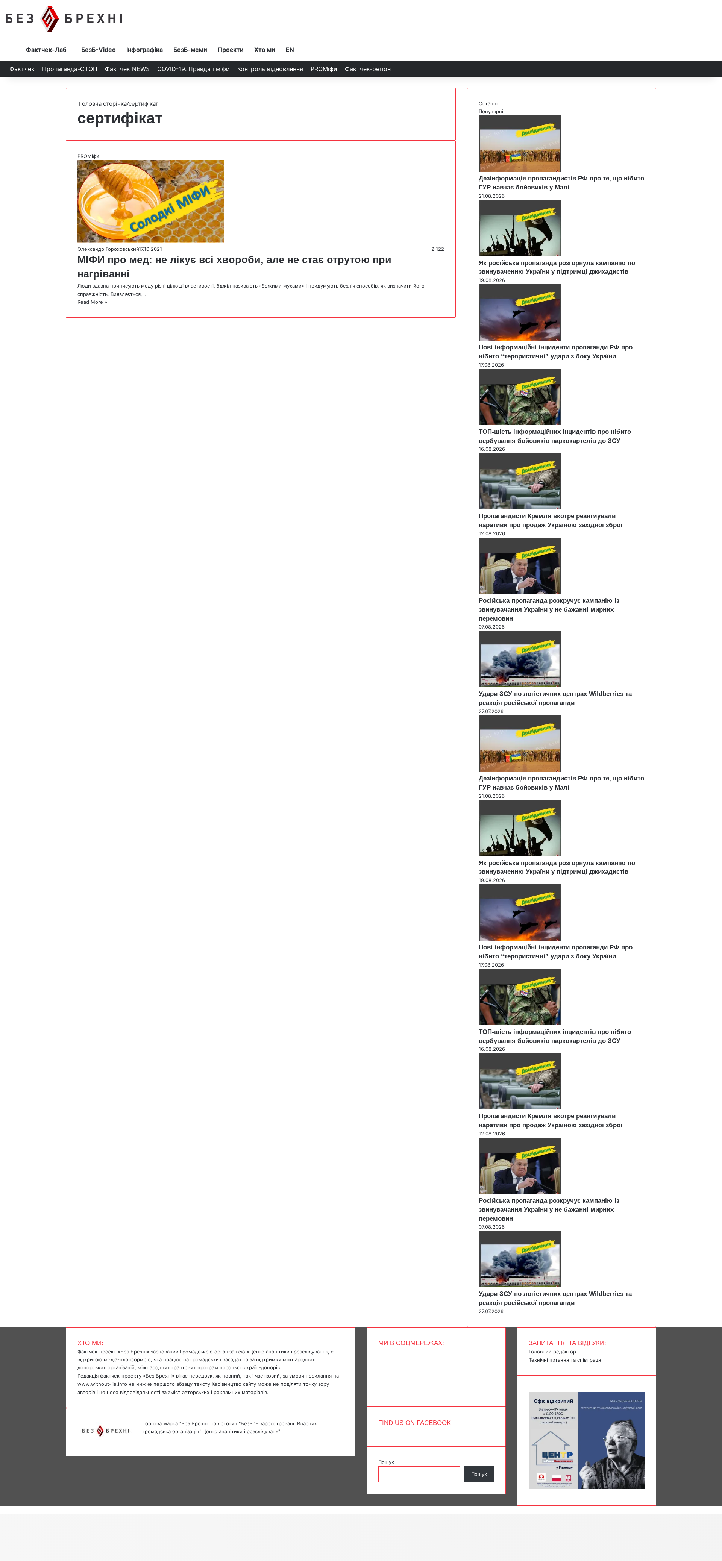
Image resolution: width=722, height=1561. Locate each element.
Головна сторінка (102, 103)
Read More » (92, 302)
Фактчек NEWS (127, 69)
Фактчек (22, 69)
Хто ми (264, 49)
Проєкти (231, 49)
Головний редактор (552, 1352)
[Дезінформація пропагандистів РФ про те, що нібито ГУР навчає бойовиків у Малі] (520, 170)
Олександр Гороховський (108, 249)
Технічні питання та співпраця (565, 1360)
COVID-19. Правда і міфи (193, 69)
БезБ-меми (190, 49)
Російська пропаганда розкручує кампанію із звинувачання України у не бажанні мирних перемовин (549, 609)
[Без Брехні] (64, 19)
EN (290, 49)
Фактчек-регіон (368, 69)
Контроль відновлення (270, 69)
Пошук (386, 1462)
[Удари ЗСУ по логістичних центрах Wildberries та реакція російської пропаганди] (520, 685)
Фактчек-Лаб (46, 49)
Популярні (491, 111)
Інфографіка (144, 49)
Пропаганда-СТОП (69, 69)
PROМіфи (324, 69)
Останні (488, 103)
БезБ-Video (98, 49)
